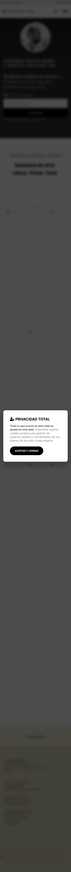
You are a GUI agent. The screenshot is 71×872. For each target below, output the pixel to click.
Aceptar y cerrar (26, 450)
